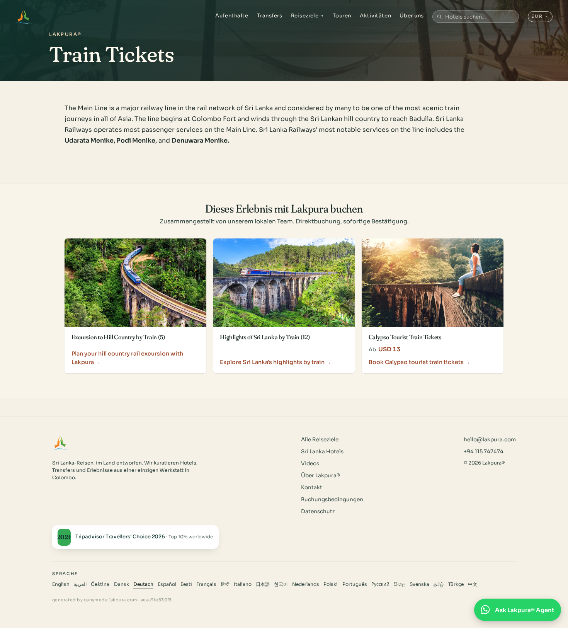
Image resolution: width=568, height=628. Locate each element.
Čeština (100, 584)
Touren (342, 15)
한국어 (281, 584)
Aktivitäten (375, 15)
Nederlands (305, 584)
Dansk (121, 584)
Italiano (243, 584)
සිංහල (399, 584)
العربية (80, 584)
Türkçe (456, 584)
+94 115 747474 (483, 451)
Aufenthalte (231, 15)
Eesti (186, 584)
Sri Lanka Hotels (322, 451)
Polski (330, 584)
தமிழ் (439, 584)
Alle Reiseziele (319, 439)
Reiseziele (307, 15)
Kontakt (311, 487)
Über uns (411, 15)
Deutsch (143, 584)
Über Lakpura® (320, 475)
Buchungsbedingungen (332, 499)
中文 (472, 584)
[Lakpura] (23, 16)
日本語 (263, 584)
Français (206, 584)
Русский (380, 584)
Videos (310, 463)
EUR (540, 16)
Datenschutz (318, 511)
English (61, 584)
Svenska (419, 584)
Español (167, 584)
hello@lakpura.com (490, 439)
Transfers (269, 15)
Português (354, 584)
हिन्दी (225, 584)
